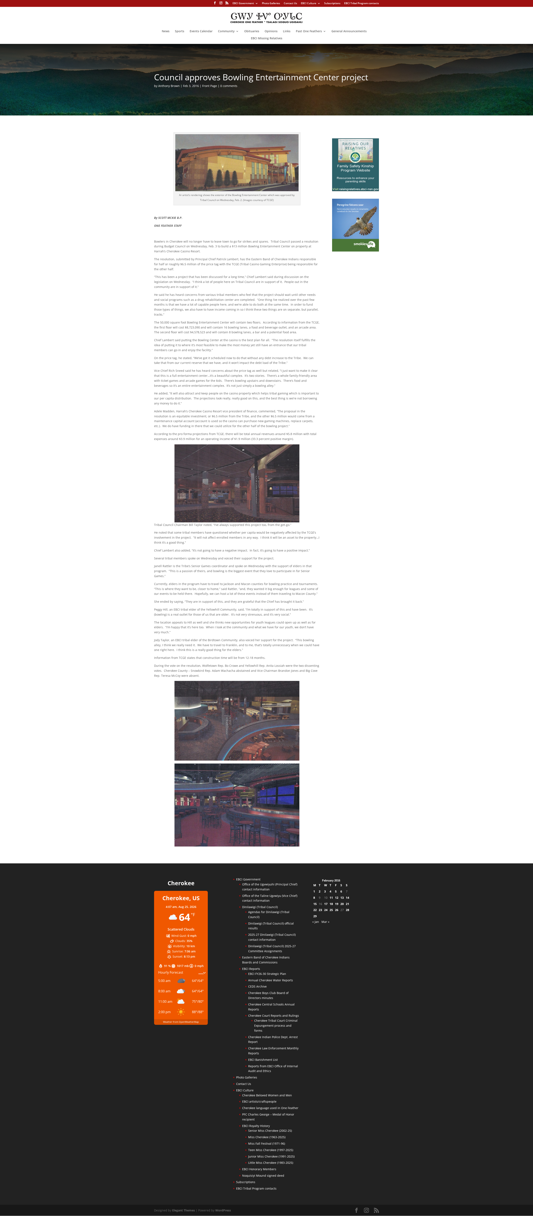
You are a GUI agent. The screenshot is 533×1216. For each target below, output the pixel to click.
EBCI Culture (308, 3)
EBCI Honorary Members (259, 1169)
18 (331, 904)
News (165, 31)
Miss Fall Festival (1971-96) (266, 1143)
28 (347, 910)
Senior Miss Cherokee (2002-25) (270, 1131)
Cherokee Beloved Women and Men (267, 1095)
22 (315, 910)
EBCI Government (243, 3)
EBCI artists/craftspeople (259, 1101)
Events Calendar (201, 31)
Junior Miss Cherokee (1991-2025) (271, 1156)
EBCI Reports (251, 969)
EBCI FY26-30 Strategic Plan (267, 974)
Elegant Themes (183, 1210)
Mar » (325, 922)
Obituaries (251, 31)
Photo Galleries (271, 3)
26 (336, 910)
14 (347, 898)
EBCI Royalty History (256, 1126)
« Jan (315, 922)
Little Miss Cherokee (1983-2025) (270, 1163)
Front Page (209, 86)
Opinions (271, 31)
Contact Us (290, 3)
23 (320, 910)
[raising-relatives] (355, 190)
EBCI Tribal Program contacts (361, 3)
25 (331, 910)
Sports (179, 31)
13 (342, 898)
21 (347, 904)
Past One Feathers (309, 31)
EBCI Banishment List (263, 1060)
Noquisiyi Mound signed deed (263, 1176)
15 (315, 904)
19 (336, 904)
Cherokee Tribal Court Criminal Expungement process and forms (276, 1026)
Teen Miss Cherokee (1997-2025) (270, 1150)
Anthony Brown (169, 86)
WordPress (223, 1210)
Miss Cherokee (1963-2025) (266, 1137)
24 (326, 910)
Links (286, 31)
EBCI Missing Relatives (266, 38)
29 (315, 916)
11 (331, 898)
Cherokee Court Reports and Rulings (273, 1016)
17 (326, 904)
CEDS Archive (257, 986)
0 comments (228, 86)
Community (226, 31)
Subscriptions (332, 3)
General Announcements (349, 31)
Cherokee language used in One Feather (270, 1108)
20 (342, 904)
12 (336, 898)
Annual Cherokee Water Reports (270, 980)
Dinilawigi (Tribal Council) (260, 907)
